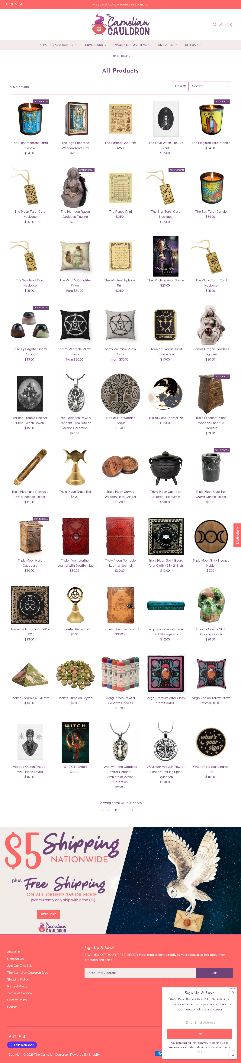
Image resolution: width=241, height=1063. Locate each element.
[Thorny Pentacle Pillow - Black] (75, 325)
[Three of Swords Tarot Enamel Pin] (166, 325)
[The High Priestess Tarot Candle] (30, 119)
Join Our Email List (20, 965)
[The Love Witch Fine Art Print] (166, 119)
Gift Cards (193, 45)
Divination (166, 45)
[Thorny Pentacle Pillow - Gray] (120, 325)
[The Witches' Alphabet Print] (120, 256)
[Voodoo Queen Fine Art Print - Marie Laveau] (30, 742)
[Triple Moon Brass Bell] (75, 467)
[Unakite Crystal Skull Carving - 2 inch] (211, 605)
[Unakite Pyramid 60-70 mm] (30, 674)
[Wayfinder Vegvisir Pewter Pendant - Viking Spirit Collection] (166, 742)
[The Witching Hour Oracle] (166, 256)
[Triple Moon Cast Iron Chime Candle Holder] (211, 467)
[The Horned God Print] (120, 119)
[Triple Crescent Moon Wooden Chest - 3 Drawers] (211, 394)
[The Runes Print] (120, 187)
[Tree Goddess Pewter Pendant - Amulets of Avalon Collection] (75, 394)
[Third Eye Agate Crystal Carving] (30, 325)
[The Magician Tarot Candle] (211, 119)
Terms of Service (19, 993)
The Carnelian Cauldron (51, 1054)
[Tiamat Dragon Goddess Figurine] (211, 325)
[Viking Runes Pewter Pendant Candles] (120, 674)
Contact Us (15, 959)
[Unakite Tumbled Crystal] (75, 674)
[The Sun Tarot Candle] (211, 187)
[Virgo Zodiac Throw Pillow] (211, 674)
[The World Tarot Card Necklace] (211, 256)
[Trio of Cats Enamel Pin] (166, 394)
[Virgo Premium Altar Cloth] (166, 674)
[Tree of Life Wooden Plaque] (120, 394)
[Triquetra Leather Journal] (120, 605)
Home (114, 56)
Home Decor (94, 45)
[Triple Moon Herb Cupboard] (30, 536)
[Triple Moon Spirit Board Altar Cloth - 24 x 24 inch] (166, 536)
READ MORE (48, 914)
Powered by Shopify (85, 1054)
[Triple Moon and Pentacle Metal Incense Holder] (30, 467)
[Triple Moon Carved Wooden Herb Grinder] (120, 467)
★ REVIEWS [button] (237, 535)
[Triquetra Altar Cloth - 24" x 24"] (30, 605)
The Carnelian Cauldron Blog (27, 972)
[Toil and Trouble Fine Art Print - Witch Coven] (30, 394)
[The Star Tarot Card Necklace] (166, 187)
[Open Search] (214, 24)
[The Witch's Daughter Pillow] (75, 256)
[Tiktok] (21, 4)
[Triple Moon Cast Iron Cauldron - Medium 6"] (166, 467)
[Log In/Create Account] (221, 24)
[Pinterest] (16, 4)
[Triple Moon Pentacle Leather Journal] (120, 536)
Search (12, 1007)
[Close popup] (233, 991)
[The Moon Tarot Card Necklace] (30, 187)
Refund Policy (17, 986)
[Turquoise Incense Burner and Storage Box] (166, 605)
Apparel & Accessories (57, 45)
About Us (14, 952)
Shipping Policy (18, 979)
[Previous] (68, 4)
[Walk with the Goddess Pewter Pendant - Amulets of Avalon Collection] (120, 742)
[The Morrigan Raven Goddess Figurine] (75, 187)
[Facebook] (6, 4)
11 (131, 810)
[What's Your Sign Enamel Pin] (211, 742)
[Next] (172, 4)
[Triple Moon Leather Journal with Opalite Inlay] (75, 536)
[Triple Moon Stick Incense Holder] (211, 536)
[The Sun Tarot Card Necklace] (30, 256)
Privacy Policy (17, 1000)
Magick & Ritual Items (131, 45)
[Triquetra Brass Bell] (75, 605)
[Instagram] (11, 4)
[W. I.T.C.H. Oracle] (75, 742)
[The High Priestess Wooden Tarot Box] (75, 119)
